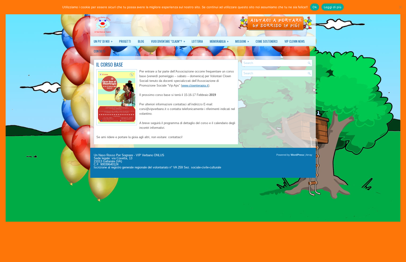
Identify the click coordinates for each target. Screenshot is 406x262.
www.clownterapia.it (195, 85)
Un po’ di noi (103, 41)
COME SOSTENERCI (266, 41)
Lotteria (197, 41)
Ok (314, 7)
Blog (141, 41)
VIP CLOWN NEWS (295, 41)
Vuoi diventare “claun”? (168, 41)
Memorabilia (219, 41)
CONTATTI (99, 51)
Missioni (242, 41)
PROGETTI (125, 41)
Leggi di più (332, 7)
